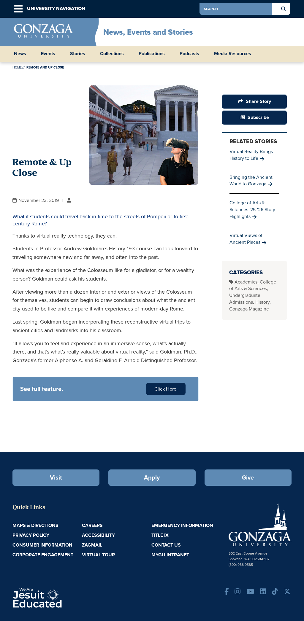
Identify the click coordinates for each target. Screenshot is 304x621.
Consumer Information (42, 545)
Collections (112, 53)
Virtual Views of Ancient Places (245, 239)
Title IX (160, 535)
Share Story (258, 101)
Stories (77, 53)
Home (17, 67)
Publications (152, 53)
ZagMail (92, 545)
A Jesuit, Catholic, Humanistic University (58, 597)
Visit (56, 477)
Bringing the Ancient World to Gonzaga (251, 180)
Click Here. (166, 389)
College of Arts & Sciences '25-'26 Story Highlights (252, 209)
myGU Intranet (170, 554)
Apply (152, 477)
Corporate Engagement (42, 554)
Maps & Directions (35, 525)
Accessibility (98, 535)
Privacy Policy (30, 535)
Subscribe (258, 117)
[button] (18, 9)
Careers (92, 525)
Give (248, 477)
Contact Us (166, 545)
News (20, 53)
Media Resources (232, 53)
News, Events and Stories (148, 32)
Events (48, 53)
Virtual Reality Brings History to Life (251, 155)
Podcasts (189, 53)
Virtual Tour (98, 554)
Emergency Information (182, 525)
